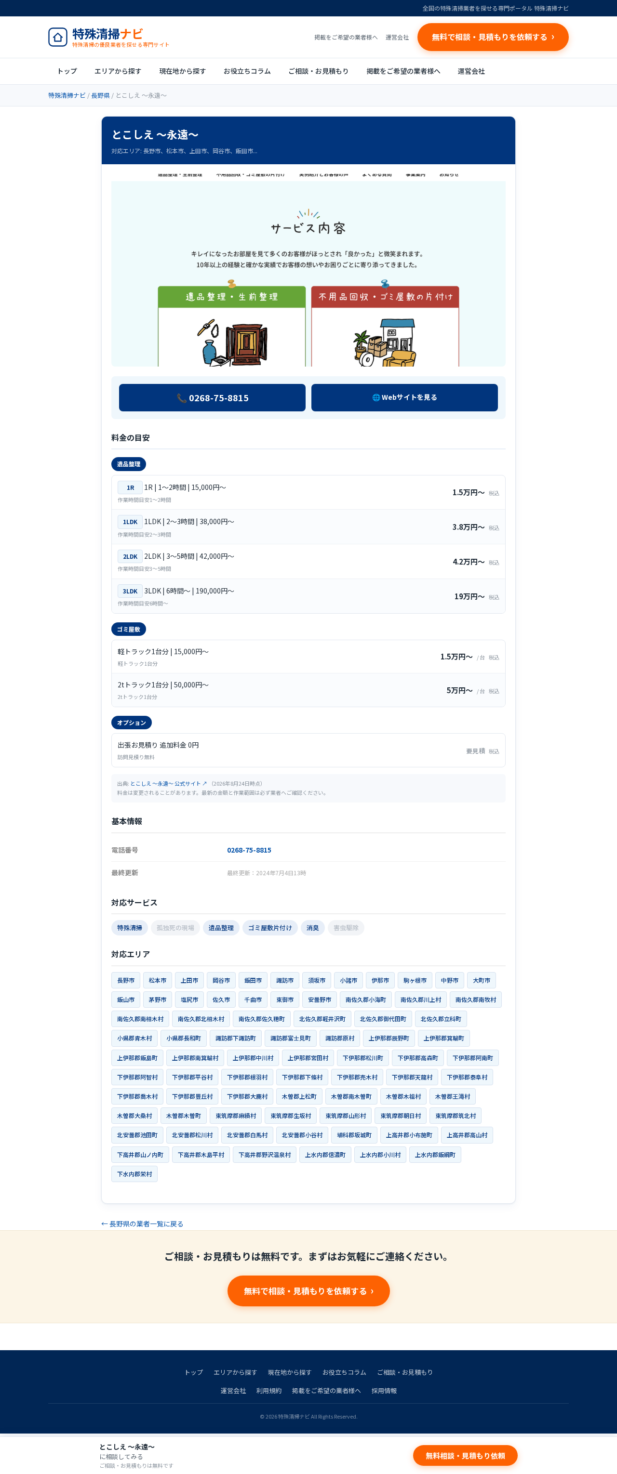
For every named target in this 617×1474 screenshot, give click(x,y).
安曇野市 (319, 999)
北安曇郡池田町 (137, 1135)
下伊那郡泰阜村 (467, 1077)
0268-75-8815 (249, 850)
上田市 (189, 980)
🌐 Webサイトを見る (404, 397)
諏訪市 (285, 980)
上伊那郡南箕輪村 (195, 1057)
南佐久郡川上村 (421, 999)
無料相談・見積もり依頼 (465, 1455)
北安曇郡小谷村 (302, 1135)
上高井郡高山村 (467, 1135)
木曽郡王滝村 (452, 1096)
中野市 (449, 980)
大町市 (481, 980)
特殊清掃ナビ (67, 95)
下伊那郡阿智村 (137, 1077)
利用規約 (269, 1390)
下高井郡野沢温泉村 (265, 1154)
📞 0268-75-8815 (212, 397)
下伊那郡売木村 (357, 1077)
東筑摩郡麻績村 (235, 1115)
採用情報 (384, 1390)
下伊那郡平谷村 (192, 1077)
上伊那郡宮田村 (308, 1057)
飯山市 (125, 999)
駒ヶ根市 (415, 980)
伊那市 (380, 980)
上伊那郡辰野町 (389, 1038)
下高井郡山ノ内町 (140, 1154)
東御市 (285, 999)
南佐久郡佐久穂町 (262, 1018)
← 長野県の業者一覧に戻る (142, 1223)
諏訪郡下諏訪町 (235, 1038)
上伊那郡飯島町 (137, 1057)
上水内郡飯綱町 (435, 1154)
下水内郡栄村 (134, 1174)
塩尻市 (189, 999)
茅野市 (157, 999)
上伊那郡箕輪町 (444, 1038)
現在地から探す (182, 71)
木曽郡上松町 (299, 1096)
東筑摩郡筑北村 (455, 1115)
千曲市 (253, 999)
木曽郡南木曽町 (351, 1096)
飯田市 (253, 980)
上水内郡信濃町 (325, 1154)
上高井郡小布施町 (409, 1135)
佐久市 (221, 999)
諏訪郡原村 (339, 1038)
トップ (67, 71)
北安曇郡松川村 (192, 1135)
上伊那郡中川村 (253, 1057)
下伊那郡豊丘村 (192, 1096)
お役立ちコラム (247, 71)
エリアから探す (118, 71)
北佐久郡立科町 (441, 1018)
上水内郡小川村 (380, 1154)
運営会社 (397, 37)
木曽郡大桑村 (134, 1115)
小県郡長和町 (183, 1038)
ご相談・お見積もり (318, 71)
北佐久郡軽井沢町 (322, 1018)
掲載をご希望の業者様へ (346, 37)
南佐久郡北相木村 (201, 1018)
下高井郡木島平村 (201, 1154)
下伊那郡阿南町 (473, 1057)
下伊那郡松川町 (363, 1057)
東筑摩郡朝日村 (400, 1115)
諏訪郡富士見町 (290, 1038)
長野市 (125, 980)
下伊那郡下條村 (302, 1077)
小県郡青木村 (134, 1038)
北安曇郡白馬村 (247, 1135)
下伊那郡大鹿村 (247, 1096)
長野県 (100, 95)
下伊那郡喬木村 (137, 1096)
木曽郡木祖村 (403, 1096)
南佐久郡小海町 (366, 999)
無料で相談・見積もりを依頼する (305, 1291)
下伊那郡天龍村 (412, 1077)
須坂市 (316, 980)
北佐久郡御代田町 (383, 1018)
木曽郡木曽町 (183, 1115)
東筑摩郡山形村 (345, 1115)
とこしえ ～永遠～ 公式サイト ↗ (168, 783)
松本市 (157, 980)
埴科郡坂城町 (354, 1135)
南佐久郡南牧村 (476, 999)
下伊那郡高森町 (418, 1057)
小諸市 (348, 980)
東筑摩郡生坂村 (290, 1115)
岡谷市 (221, 980)
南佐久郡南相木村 (140, 1018)
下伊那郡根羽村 (247, 1077)
